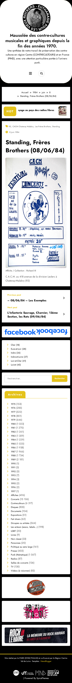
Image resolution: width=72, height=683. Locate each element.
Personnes (15, 543)
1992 (13, 471)
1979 (13, 420)
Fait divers (15, 519)
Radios (14, 558)
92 (10, 126)
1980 (13, 424)
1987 (13, 451)
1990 (13, 463)
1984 (13, 439)
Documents (16, 511)
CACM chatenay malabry (23, 126)
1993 (13, 475)
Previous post (14, 295)
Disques (14, 507)
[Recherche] (41, 73)
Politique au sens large (21, 546)
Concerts (15, 499)
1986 (13, 447)
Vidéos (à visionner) (20, 570)
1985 (13, 443)
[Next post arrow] (64, 314)
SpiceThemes (43, 678)
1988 (13, 455)
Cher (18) (15, 345)
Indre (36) (15, 352)
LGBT (13, 531)
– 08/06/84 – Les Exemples (26, 300)
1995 (13, 483)
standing (56, 126)
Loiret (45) (16, 364)
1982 (13, 431)
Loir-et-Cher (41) (18, 361)
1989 (13, 459)
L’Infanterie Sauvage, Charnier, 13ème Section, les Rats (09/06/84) (32, 315)
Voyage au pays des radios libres (24, 110)
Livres (13, 535)
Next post (12, 307)
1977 (13, 412)
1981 (13, 427)
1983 (13, 436)
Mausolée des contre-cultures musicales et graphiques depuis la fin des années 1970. (37, 40)
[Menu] (30, 73)
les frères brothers (43, 126)
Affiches (14, 495)
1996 (13, 487)
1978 (13, 416)
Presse (14, 551)
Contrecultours (18, 503)
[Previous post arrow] (64, 298)
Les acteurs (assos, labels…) (24, 527)
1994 (13, 479)
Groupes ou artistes (20, 523)
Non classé (16, 539)
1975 (13, 404)
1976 (13, 408)
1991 (13, 467)
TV (12, 566)
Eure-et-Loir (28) (18, 349)
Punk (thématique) (19, 554)
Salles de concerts (19, 562)
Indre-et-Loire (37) (19, 356)
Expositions (16, 515)
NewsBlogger (46, 661)
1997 (13, 491)
